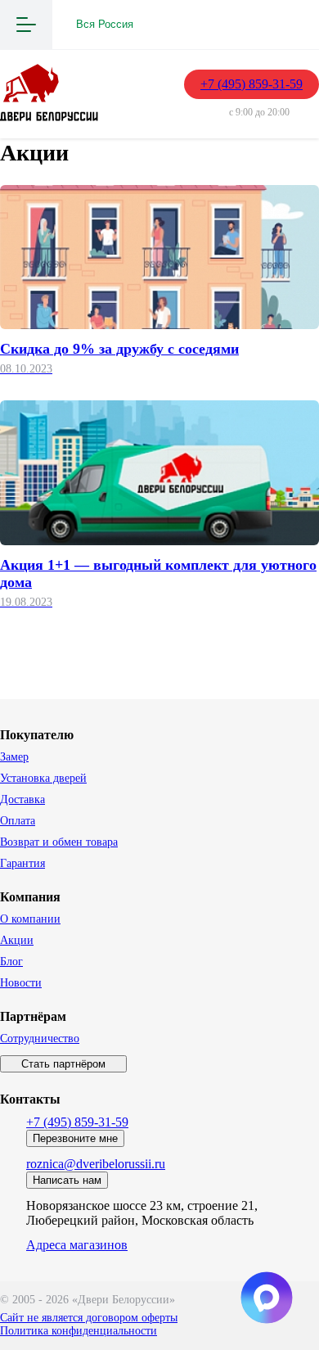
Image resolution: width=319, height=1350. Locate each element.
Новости (21, 983)
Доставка (22, 799)
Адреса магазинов (77, 1245)
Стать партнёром (63, 1064)
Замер (14, 757)
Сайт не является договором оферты (88, 1318)
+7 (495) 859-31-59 (251, 84)
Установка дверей (43, 778)
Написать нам (67, 1180)
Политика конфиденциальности (78, 1331)
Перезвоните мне (75, 1138)
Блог (11, 961)
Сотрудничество (39, 1038)
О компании (30, 919)
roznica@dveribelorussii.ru (95, 1164)
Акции (17, 940)
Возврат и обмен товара (59, 842)
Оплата (17, 821)
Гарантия (22, 863)
